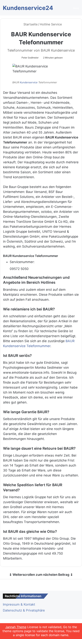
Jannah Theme (15, 627)
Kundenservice (29, 82)
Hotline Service (51, 24)
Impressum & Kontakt (19, 604)
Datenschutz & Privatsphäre (24, 610)
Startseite (30, 24)
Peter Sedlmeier (30, 57)
